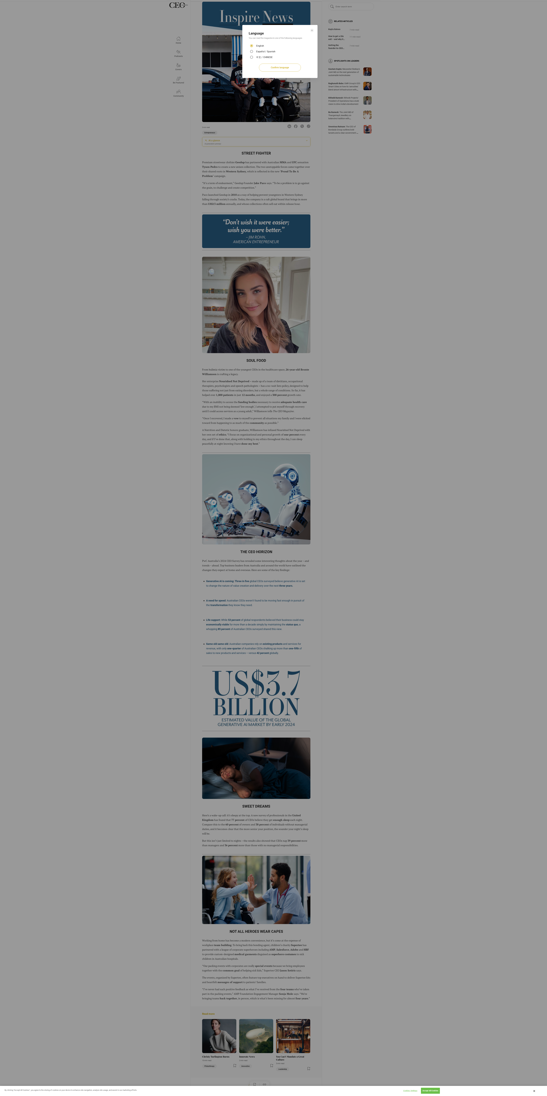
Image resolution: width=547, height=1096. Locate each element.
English (260, 45)
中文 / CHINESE (264, 57)
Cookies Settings (410, 1091)
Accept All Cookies (430, 1091)
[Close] (534, 1091)
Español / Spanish (265, 51)
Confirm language (280, 67)
